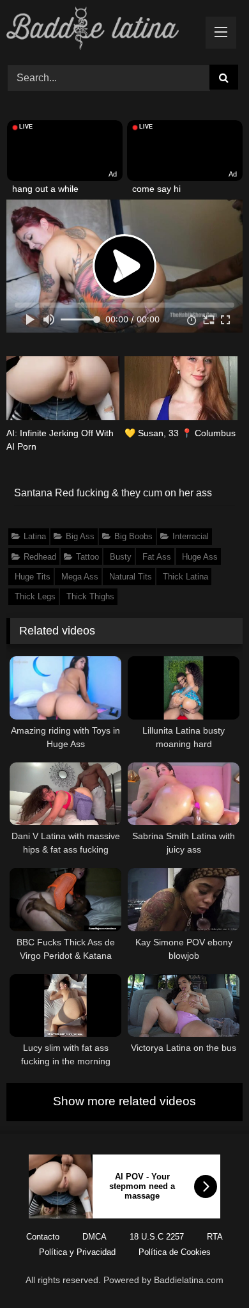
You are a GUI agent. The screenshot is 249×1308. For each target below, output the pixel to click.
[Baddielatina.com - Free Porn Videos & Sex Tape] (102, 30)
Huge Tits (32, 576)
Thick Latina (185, 576)
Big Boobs (133, 536)
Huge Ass (200, 557)
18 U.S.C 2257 (157, 1236)
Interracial (190, 536)
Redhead (40, 557)
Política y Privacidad (77, 1252)
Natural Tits (130, 576)
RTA (215, 1236)
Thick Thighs (90, 596)
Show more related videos (124, 1101)
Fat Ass (156, 557)
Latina (35, 536)
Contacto (42, 1236)
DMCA (94, 1236)
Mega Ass (79, 576)
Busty (121, 557)
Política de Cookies (175, 1252)
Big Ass (80, 536)
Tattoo (87, 557)
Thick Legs (35, 596)
